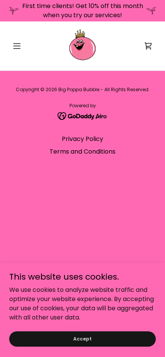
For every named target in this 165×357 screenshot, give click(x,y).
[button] (20, 46)
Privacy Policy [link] (82, 138)
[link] (82, 46)
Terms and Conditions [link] (83, 151)
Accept (82, 338)
